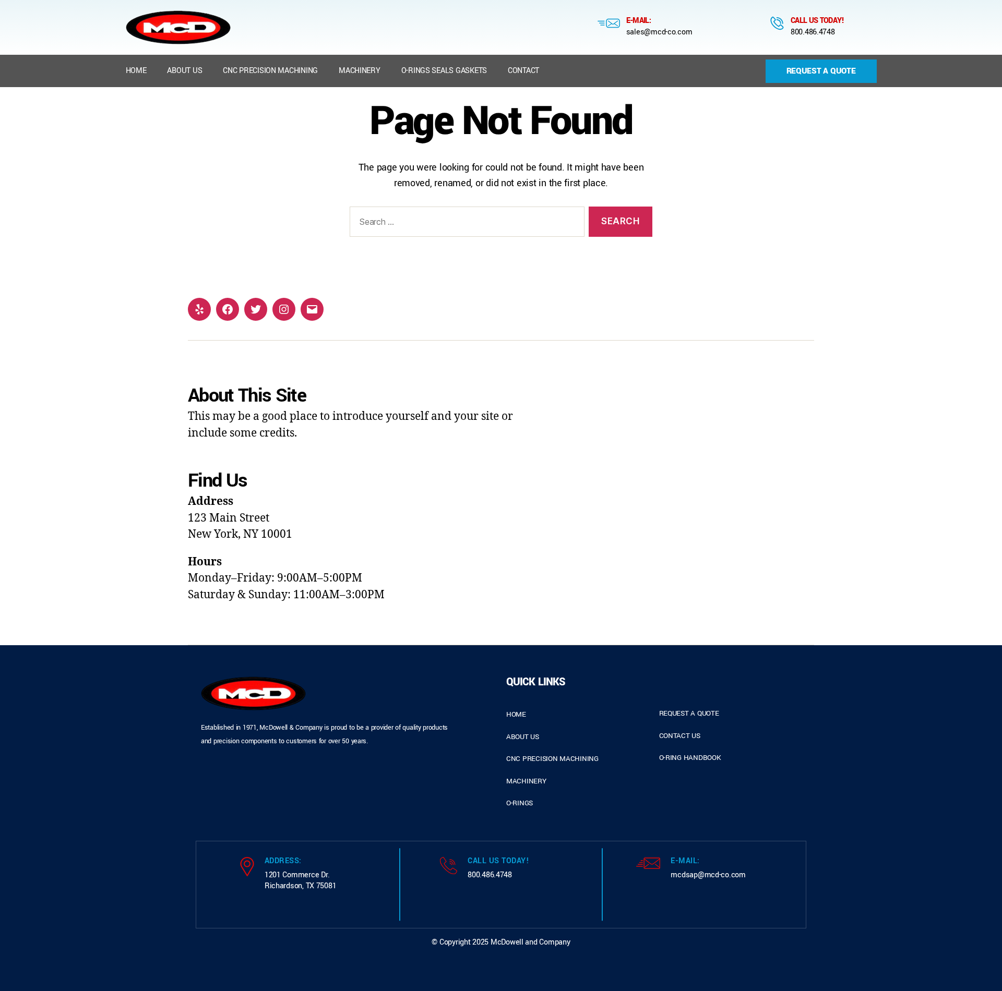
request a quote (689, 713)
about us (522, 737)
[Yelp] (199, 309)
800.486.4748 (813, 32)
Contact (523, 70)
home (516, 714)
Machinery (359, 70)
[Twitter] (255, 309)
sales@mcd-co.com (659, 32)
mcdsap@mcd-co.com (708, 874)
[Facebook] (227, 309)
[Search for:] (464, 224)
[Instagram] (283, 309)
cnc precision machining (552, 759)
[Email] (312, 309)
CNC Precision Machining (270, 70)
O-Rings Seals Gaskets (444, 70)
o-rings (519, 803)
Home (136, 70)
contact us (679, 736)
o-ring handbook (690, 758)
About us (184, 70)
